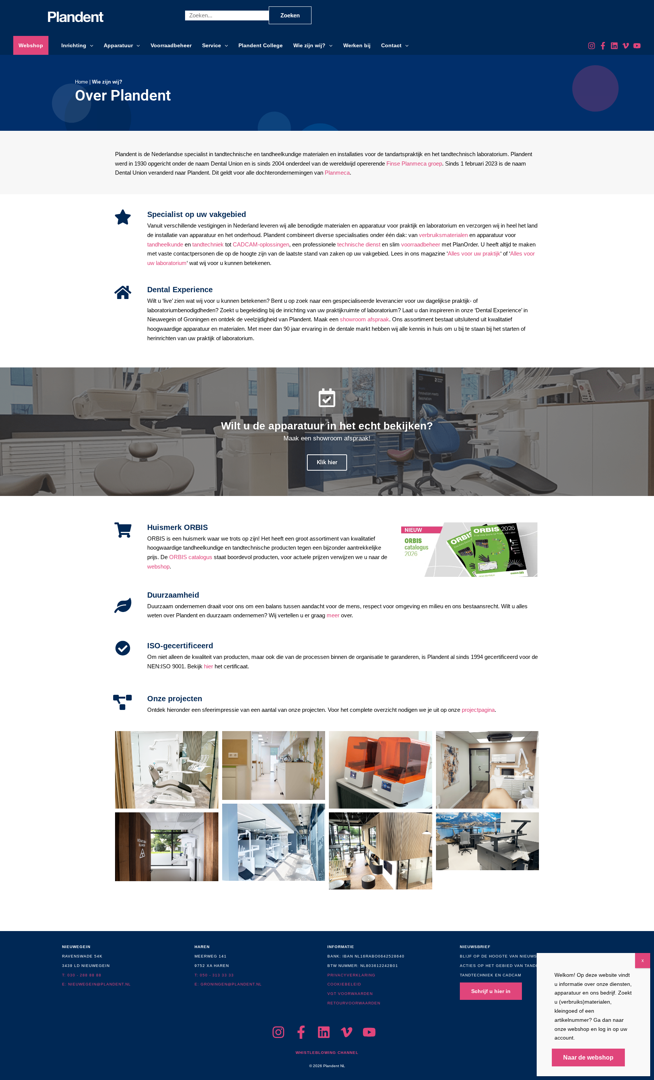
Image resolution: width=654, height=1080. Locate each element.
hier (208, 666)
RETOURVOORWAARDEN (353, 1003)
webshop (158, 566)
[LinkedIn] (614, 46)
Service (211, 45)
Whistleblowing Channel (327, 1053)
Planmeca (337, 172)
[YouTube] (637, 46)
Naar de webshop (588, 1057)
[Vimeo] (625, 46)
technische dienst (358, 244)
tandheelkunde (165, 244)
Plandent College (260, 45)
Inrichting (73, 45)
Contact (391, 45)
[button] (89, 45)
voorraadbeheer (420, 244)
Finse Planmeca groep (414, 163)
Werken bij (357, 45)
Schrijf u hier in (491, 991)
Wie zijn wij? (309, 45)
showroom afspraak (364, 319)
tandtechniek (208, 244)
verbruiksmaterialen (443, 235)
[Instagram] (591, 46)
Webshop (31, 45)
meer (333, 615)
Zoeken (290, 15)
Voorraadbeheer (171, 45)
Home (81, 82)
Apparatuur (118, 45)
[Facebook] (603, 46)
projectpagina (478, 710)
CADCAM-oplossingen (261, 244)
